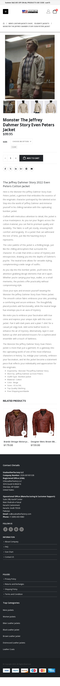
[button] (5, 11)
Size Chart (9, 552)
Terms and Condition (14, 594)
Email (31, 168)
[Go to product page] (16, 423)
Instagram (21, 529)
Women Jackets (9, 616)
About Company (11, 541)
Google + (21, 168)
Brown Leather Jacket (11, 636)
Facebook (5, 168)
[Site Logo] (30, 11)
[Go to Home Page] (4, 23)
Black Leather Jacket (11, 630)
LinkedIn (16, 168)
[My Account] (48, 11)
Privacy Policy (10, 579)
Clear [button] (14, 147)
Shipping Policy (11, 589)
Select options (24, 433)
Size (5, 141)
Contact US (9, 557)
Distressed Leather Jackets (14, 643)
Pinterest (26, 168)
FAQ (6, 547)
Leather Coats (9, 649)
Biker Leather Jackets (11, 623)
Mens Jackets (8, 610)
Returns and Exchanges (14, 584)
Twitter (10, 168)
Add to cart (33, 158)
